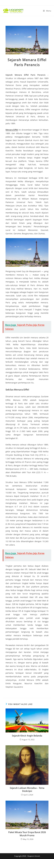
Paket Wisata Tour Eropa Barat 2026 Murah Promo (27, 834)
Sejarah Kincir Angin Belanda (27, 735)
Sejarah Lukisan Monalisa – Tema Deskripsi (27, 789)
